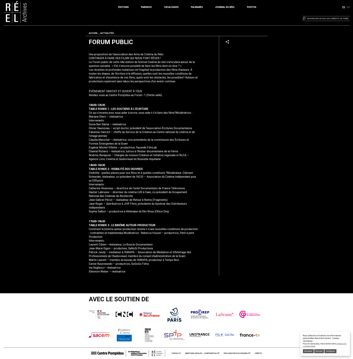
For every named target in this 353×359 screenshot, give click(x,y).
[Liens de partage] (227, 41)
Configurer (330, 351)
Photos (251, 7)
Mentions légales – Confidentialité (202, 353)
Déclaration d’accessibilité (237, 353)
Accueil (93, 33)
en (348, 7)
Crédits (258, 353)
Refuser (319, 351)
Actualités (107, 33)
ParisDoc (146, 7)
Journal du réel (225, 7)
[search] (326, 18)
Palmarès (197, 7)
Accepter (308, 351)
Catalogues (171, 7)
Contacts (176, 353)
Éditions (123, 7)
